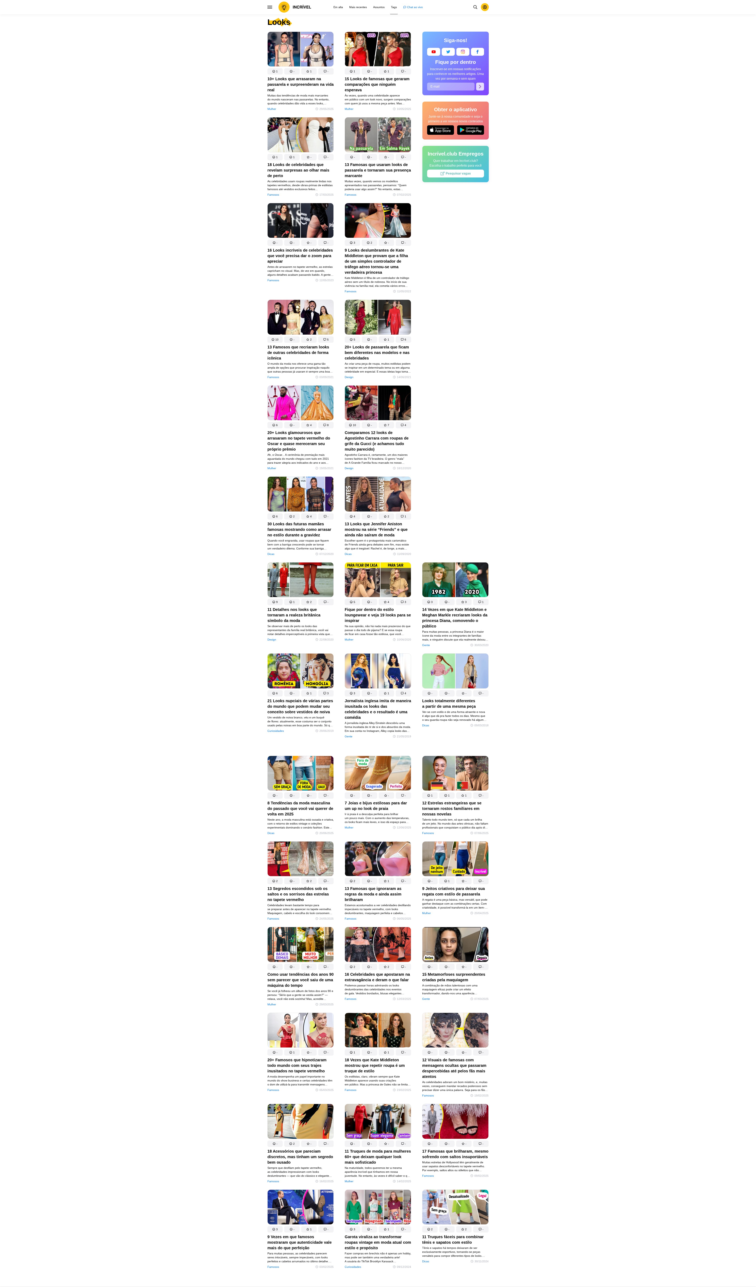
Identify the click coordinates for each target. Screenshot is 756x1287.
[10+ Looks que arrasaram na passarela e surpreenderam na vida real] (300, 50)
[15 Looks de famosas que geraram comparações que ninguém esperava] (378, 50)
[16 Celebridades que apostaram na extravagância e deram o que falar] (378, 945)
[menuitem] (338, 7)
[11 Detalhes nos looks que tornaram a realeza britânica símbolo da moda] (300, 580)
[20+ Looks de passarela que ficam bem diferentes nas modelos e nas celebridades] (378, 318)
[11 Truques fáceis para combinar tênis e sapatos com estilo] (455, 1208)
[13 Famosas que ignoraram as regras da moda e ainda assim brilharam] (378, 859)
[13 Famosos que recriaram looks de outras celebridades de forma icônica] (300, 318)
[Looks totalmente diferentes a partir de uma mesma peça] (455, 671)
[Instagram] (462, 52)
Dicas (270, 554)
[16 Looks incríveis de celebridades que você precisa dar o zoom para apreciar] (300, 221)
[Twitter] (448, 52)
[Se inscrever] (480, 87)
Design (349, 377)
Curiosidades (275, 730)
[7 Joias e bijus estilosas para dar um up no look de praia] (378, 774)
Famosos (273, 194)
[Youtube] (433, 52)
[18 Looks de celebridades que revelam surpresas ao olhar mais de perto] (300, 135)
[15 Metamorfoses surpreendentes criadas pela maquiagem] (455, 945)
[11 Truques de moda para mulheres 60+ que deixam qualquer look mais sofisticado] (378, 1122)
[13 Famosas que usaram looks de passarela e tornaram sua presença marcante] (378, 135)
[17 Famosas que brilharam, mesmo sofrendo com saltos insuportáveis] (455, 1122)
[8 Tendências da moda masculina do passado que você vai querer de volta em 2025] (300, 774)
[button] (275, 71)
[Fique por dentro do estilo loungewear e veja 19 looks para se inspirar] (378, 580)
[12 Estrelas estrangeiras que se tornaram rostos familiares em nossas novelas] (455, 774)
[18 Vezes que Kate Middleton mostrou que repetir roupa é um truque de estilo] (378, 1031)
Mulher (271, 108)
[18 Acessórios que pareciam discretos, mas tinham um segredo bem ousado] (300, 1122)
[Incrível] (294, 7)
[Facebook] (477, 52)
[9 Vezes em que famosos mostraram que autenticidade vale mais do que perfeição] (300, 1208)
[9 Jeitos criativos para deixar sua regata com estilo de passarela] (455, 859)
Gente (426, 645)
